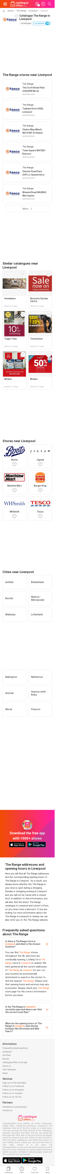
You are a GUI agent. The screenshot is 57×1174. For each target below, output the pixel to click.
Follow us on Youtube (12, 1093)
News (5, 1073)
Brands (6, 1059)
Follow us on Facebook (13, 1086)
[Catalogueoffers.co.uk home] (19, 4)
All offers (7, 1055)
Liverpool (10, 944)
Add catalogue (9, 1069)
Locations (33, 11)
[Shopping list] (43, 3)
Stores (11, 11)
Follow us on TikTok (12, 1097)
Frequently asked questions (15, 1048)
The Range (21, 11)
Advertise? (7, 1052)
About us (7, 1066)
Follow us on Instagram (13, 1090)
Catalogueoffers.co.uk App (15, 1062)
